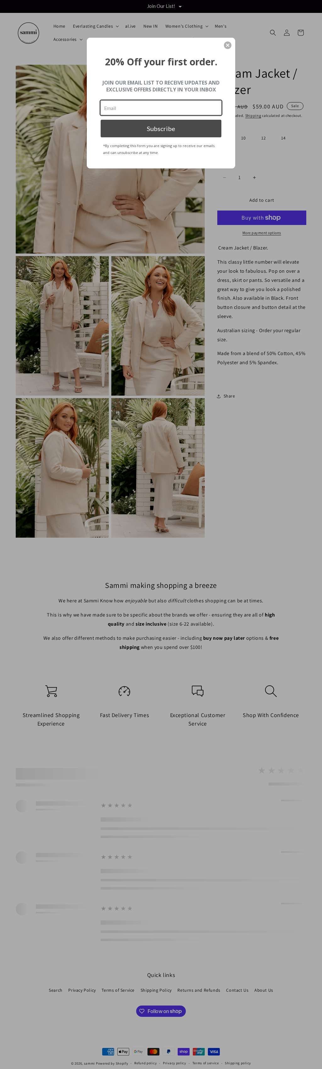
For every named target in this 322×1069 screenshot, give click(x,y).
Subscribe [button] (161, 128)
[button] (227, 45)
